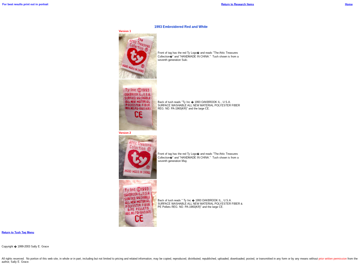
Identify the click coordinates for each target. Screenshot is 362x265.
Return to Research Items (237, 4)
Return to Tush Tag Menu (18, 232)
